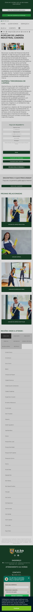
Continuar (16, 608)
